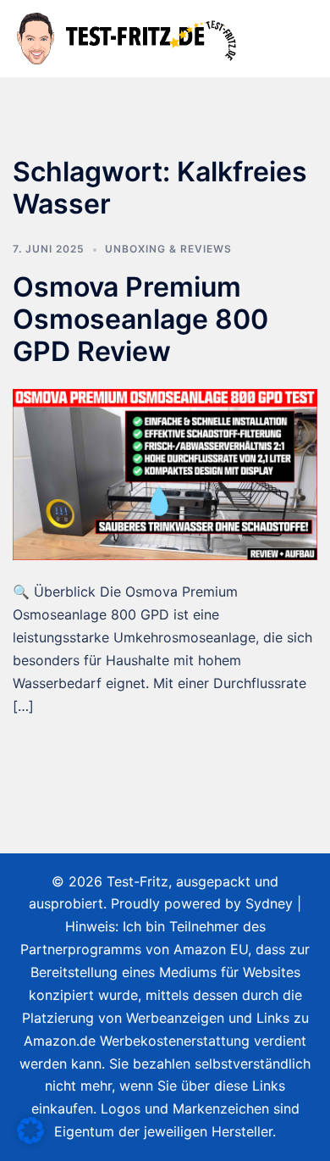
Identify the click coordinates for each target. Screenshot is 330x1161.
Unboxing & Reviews (168, 248)
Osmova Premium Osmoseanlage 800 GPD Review (140, 319)
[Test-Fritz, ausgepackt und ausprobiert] (128, 37)
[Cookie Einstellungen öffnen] (30, 1138)
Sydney (269, 903)
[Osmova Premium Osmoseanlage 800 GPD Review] (165, 472)
